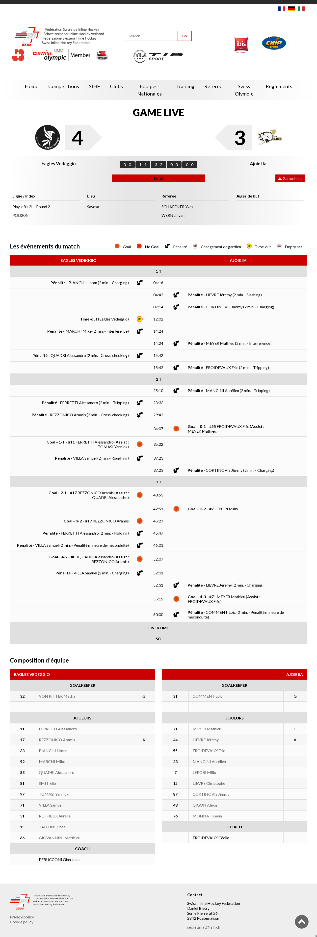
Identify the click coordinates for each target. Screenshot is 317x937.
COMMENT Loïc (208, 696)
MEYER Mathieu (207, 728)
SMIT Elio (47, 783)
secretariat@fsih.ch (203, 927)
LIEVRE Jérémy (206, 739)
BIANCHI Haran (53, 750)
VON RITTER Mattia (57, 696)
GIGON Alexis (205, 805)
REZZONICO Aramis (57, 739)
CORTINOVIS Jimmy (211, 794)
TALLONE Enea (52, 826)
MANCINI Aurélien (209, 761)
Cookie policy (21, 921)
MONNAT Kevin (207, 816)
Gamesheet (292, 178)
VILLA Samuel (50, 805)
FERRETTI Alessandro (58, 728)
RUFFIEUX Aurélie (55, 816)
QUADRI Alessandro (56, 772)
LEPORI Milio (204, 772)
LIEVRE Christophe (209, 783)
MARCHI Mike (52, 761)
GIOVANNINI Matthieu (59, 837)
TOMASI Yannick (54, 794)
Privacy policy (22, 916)
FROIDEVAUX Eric (209, 750)
